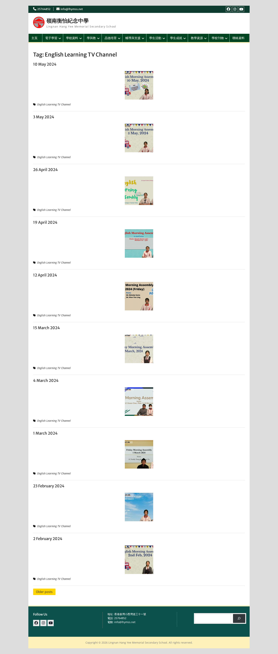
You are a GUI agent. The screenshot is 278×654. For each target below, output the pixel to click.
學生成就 (176, 38)
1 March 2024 (45, 433)
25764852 (43, 9)
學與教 (91, 38)
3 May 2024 (43, 117)
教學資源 (197, 38)
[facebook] (228, 9)
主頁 (34, 38)
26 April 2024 (45, 169)
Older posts (44, 592)
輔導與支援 (133, 38)
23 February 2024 (48, 486)
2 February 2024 (47, 538)
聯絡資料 (238, 38)
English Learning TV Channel (54, 104)
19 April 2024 (45, 222)
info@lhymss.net (72, 9)
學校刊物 (218, 38)
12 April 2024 (45, 275)
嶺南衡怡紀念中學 (67, 20)
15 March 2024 (46, 327)
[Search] (239, 618)
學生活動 (155, 38)
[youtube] (241, 9)
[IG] (235, 9)
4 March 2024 (46, 380)
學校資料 (72, 38)
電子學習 (51, 38)
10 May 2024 (45, 64)
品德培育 (111, 38)
